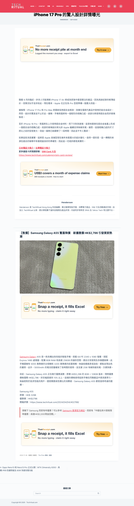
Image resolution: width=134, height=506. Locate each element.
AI (53, 6)
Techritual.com (31, 502)
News (32, 6)
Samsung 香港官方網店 (73, 410)
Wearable (59, 6)
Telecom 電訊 (83, 6)
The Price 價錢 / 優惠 (45, 455)
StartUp (42, 6)
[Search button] (98, 493)
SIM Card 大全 (49, 151)
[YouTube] (121, 6)
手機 (48, 6)
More (100, 6)
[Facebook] (109, 6)
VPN (67, 6)
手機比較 (92, 6)
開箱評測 (73, 6)
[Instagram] (115, 6)
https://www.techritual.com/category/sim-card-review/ (46, 155)
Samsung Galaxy (28, 357)
